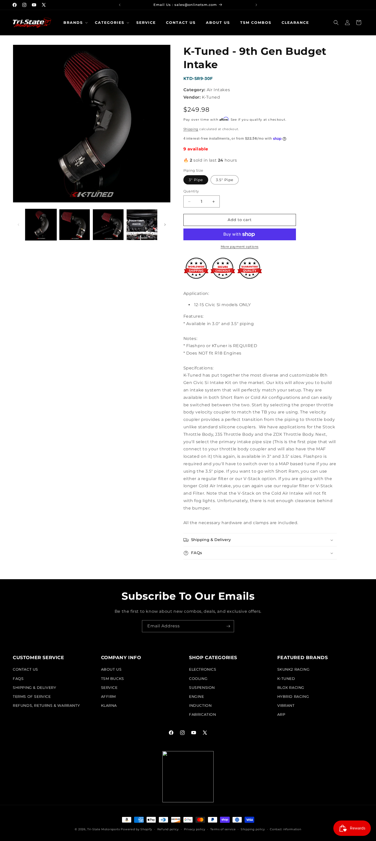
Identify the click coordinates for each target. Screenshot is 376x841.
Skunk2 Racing (293, 669)
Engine (196, 696)
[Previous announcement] (119, 5)
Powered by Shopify (136, 829)
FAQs (18, 678)
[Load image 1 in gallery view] (41, 224)
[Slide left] (18, 224)
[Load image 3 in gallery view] (108, 224)
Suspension (202, 687)
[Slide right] (165, 224)
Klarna (109, 705)
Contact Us (25, 669)
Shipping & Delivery (34, 687)
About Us (111, 669)
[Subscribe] (228, 626)
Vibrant (286, 705)
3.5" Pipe (224, 180)
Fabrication (202, 714)
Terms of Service (32, 696)
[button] (74, 22)
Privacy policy (194, 829)
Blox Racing (291, 687)
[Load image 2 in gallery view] (74, 224)
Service (109, 687)
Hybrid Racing (293, 696)
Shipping (190, 129)
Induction (200, 705)
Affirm (108, 696)
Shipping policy (253, 829)
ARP (281, 714)
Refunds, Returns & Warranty (46, 705)
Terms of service (223, 829)
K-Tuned (286, 678)
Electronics (202, 669)
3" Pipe (196, 180)
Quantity (191, 191)
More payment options (240, 246)
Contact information (285, 829)
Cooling (198, 678)
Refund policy (168, 829)
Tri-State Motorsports (103, 829)
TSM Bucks (112, 678)
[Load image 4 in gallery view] (142, 224)
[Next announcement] (256, 5)
